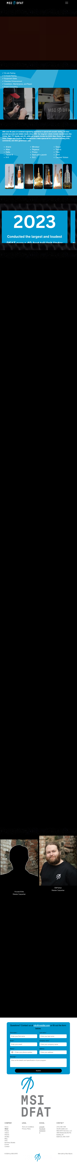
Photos (7, 1121)
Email (12, 1031)
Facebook (42, 1119)
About (6, 1119)
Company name (44, 1031)
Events (7, 1135)
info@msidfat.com (62, 1119)
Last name (43, 1023)
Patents (7, 1125)
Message (13, 1047)
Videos (7, 1123)
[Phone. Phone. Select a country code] (13, 1043)
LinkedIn (41, 1117)
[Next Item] (70, 217)
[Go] (35, 309)
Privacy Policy (26, 1119)
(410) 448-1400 (61, 1117)
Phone (12, 1039)
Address (41, 1039)
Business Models (10, 1133)
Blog (6, 1129)
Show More (45, 309)
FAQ (6, 1131)
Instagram (42, 1121)
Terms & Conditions (28, 1117)
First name (13, 1023)
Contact (7, 1137)
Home (6, 1117)
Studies (7, 1127)
